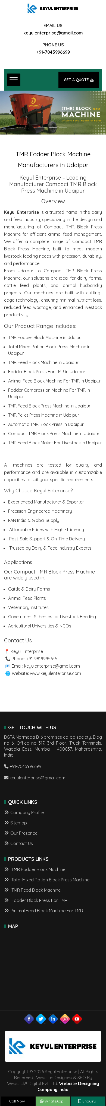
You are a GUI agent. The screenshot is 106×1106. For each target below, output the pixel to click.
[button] (8, 113)
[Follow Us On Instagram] (65, 1018)
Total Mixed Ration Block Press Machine (49, 879)
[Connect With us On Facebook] (29, 1018)
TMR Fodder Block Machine (37, 869)
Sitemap (18, 822)
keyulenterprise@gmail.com (53, 33)
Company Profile (27, 812)
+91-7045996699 (53, 52)
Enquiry (88, 1101)
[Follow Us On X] (41, 1018)
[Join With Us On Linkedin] (53, 1018)
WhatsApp (53, 1101)
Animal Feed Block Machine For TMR (46, 910)
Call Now (17, 1101)
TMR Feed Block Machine (35, 890)
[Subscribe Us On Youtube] (76, 1018)
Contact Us (21, 843)
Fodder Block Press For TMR (38, 900)
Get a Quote (77, 79)
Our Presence (24, 833)
